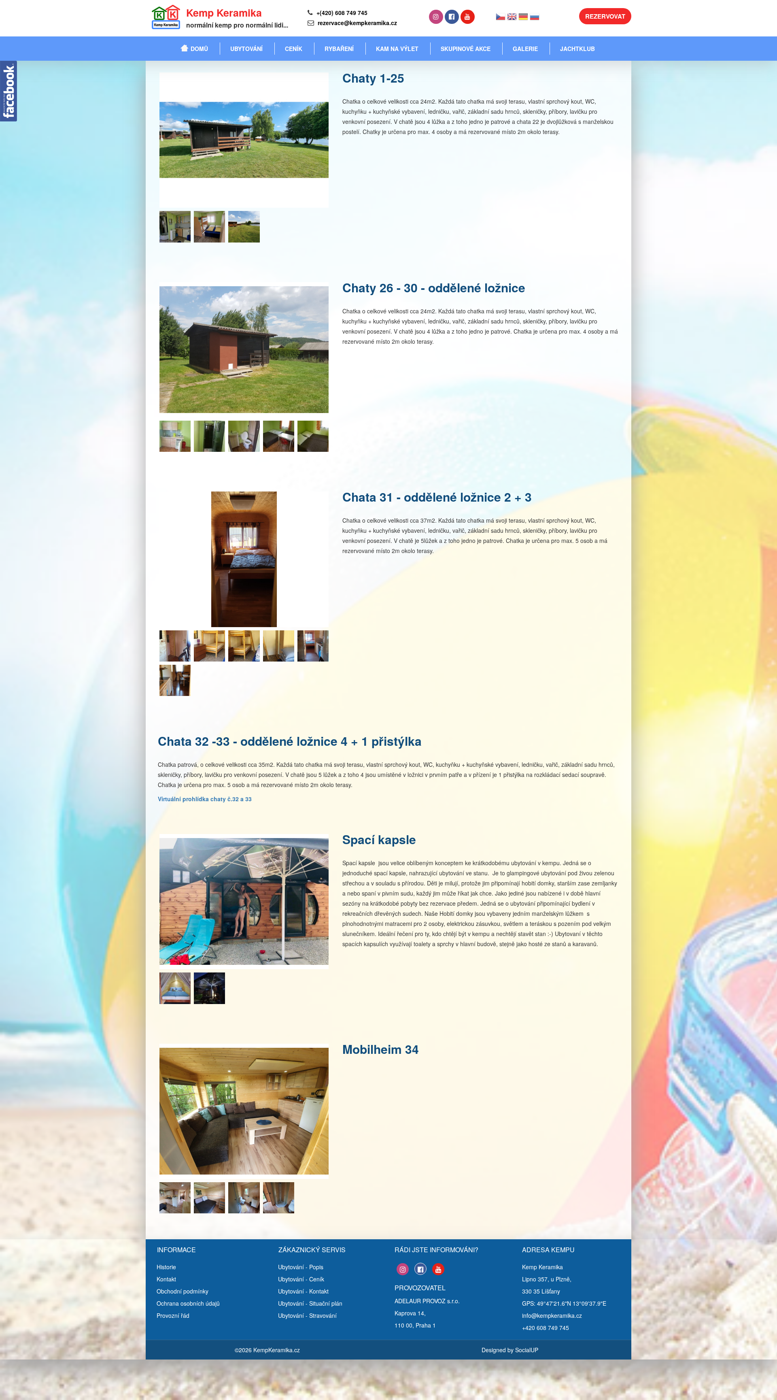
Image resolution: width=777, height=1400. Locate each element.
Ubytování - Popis (300, 1267)
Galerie (525, 49)
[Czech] (500, 19)
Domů (199, 49)
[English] (512, 19)
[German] (523, 19)
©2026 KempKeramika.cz (267, 1350)
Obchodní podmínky (182, 1291)
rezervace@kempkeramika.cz (356, 23)
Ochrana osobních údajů (188, 1303)
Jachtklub (577, 49)
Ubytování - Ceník (301, 1279)
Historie (166, 1267)
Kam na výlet (397, 49)
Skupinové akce (465, 49)
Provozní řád (173, 1315)
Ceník (293, 49)
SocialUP (526, 1350)
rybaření (339, 49)
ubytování (246, 49)
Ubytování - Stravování (307, 1315)
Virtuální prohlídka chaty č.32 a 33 (205, 799)
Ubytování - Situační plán (310, 1303)
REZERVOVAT (605, 16)
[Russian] (534, 19)
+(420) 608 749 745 (341, 13)
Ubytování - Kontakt (303, 1291)
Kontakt (166, 1279)
